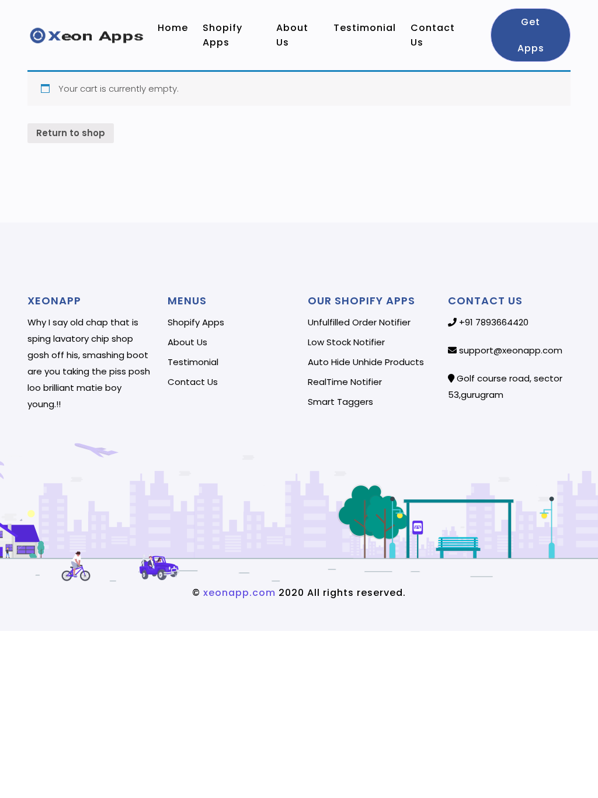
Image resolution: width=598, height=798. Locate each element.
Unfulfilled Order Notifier (359, 322)
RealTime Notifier (345, 382)
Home (174, 27)
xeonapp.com (238, 592)
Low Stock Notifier (346, 342)
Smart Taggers (340, 402)
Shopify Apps (222, 35)
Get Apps (530, 35)
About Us (292, 35)
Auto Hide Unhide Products (366, 362)
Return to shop (70, 133)
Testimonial (366, 27)
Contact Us (433, 35)
